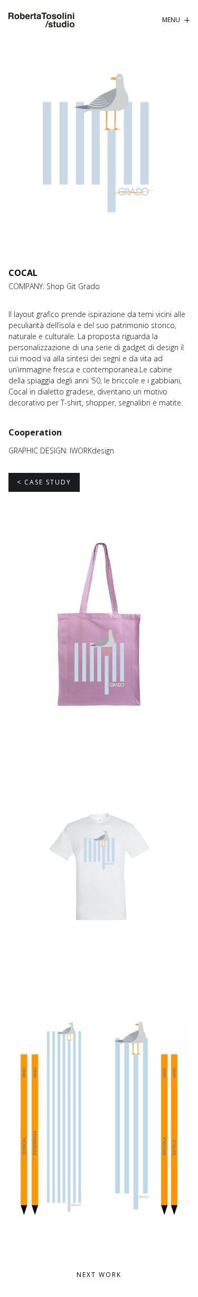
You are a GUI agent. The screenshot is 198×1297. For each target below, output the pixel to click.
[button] (176, 20)
